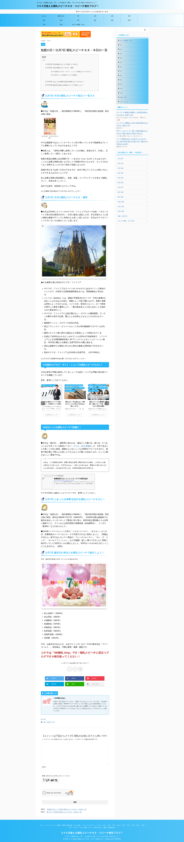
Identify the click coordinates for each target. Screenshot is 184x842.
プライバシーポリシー (89, 825)
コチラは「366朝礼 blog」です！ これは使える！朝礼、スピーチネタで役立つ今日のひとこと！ (92, 836)
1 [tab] (69, 421)
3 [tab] (75, 421)
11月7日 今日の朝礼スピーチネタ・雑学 (60, 68)
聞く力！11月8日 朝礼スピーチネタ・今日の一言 (64, 812)
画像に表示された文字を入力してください (56, 776)
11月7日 (49, 722)
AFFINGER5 (117, 839)
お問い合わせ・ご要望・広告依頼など (104, 827)
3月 (112, 16)
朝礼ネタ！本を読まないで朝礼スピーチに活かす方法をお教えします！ (51, 404)
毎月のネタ (61, 16)
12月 (61, 24)
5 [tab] (81, 421)
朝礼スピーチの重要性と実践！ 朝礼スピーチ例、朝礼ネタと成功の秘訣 (75, 404)
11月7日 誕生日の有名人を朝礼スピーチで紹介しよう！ (65, 85)
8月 (95, 20)
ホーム (44, 16)
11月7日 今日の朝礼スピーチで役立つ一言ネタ (62, 64)
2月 (95, 16)
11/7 (53, 722)
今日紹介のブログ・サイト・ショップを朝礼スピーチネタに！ (72, 71)
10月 (129, 20)
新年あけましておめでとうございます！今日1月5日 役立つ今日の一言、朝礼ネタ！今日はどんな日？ (132, 141)
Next (107, 403)
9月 (112, 20)
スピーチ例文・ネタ (78, 24)
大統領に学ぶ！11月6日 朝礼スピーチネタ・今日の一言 (66, 809)
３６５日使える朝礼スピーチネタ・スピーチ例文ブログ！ (68, 6)
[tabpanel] (52, 401)
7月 (78, 20)
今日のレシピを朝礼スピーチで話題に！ (66, 75)
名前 (44, 767)
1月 (78, 16)
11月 (44, 24)
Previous (43, 403)
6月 (61, 20)
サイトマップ (124, 102)
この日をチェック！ (52, 415)
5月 (44, 20)
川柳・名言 (123, 97)
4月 (129, 16)
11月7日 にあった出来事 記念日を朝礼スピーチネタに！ (65, 82)
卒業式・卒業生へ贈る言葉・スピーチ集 (68, 825)
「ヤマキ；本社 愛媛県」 (82, 446)
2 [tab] (72, 421)
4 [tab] (78, 421)
